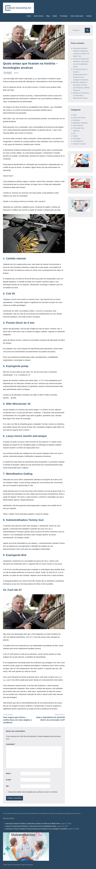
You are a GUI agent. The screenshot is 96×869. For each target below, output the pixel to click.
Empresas (76, 120)
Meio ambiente (78, 125)
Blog (48, 16)
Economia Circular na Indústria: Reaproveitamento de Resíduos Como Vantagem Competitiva (81, 75)
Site (7, 786)
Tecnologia (63, 16)
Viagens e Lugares (79, 144)
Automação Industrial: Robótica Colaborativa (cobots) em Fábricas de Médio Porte (32, 823)
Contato (89, 16)
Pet (74, 133)
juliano (16, 73)
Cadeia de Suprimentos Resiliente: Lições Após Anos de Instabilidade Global (31, 826)
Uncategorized (78, 141)
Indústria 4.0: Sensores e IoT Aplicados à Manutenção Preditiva (81, 95)
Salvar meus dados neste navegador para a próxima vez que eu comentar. (33, 792)
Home (29, 16)
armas (35, 79)
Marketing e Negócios (80, 123)
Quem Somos (38, 16)
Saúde (54, 16)
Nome (8, 773)
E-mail (8, 780)
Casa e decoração (76, 16)
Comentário (10, 744)
